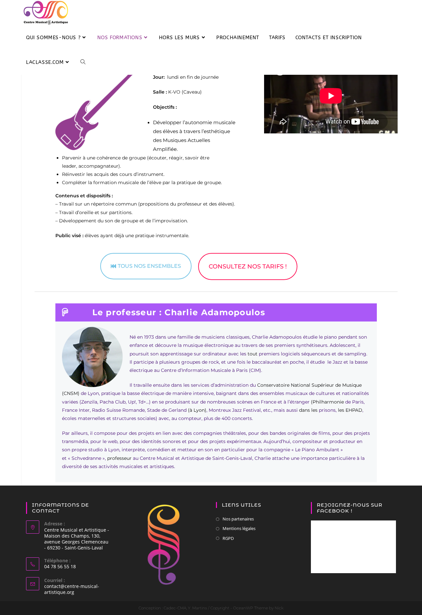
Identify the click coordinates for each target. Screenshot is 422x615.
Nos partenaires (238, 519)
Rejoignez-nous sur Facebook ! (349, 508)
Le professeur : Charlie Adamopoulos (178, 312)
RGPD (228, 538)
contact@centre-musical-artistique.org (71, 589)
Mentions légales (239, 528)
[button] (216, 312)
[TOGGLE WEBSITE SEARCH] (82, 62)
